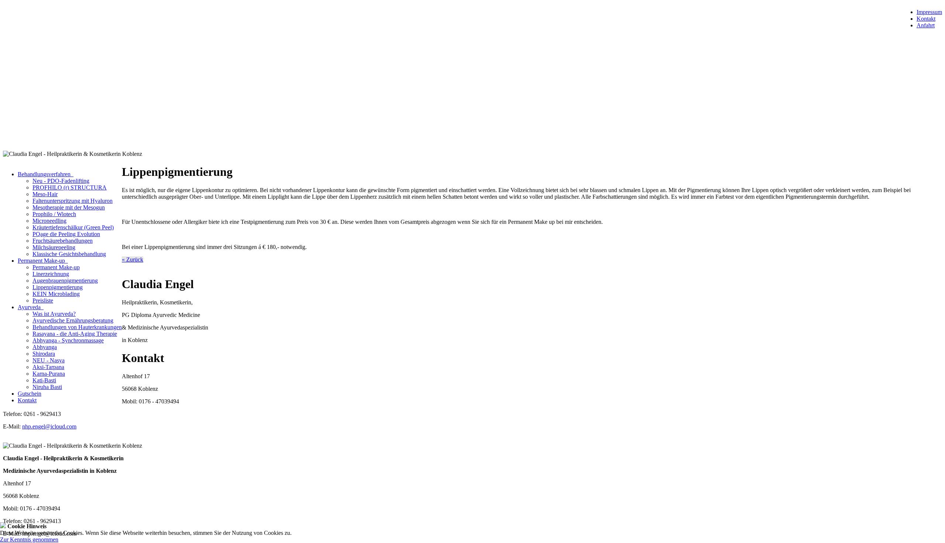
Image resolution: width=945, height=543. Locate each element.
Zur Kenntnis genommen (29, 539)
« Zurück (132, 259)
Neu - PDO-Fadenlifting (60, 181)
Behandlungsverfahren (45, 174)
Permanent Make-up (43, 260)
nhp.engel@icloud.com (49, 426)
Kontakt (926, 19)
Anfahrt (926, 25)
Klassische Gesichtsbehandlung (69, 254)
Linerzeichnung (50, 274)
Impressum (929, 12)
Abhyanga (44, 347)
